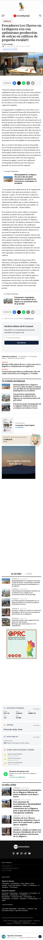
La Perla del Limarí (16, 897)
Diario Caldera (25, 883)
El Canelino (15, 898)
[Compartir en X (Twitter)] (19, 83)
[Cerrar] (40, 936)
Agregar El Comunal (9, 49)
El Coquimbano (23, 893)
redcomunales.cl (7, 866)
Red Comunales (8, 44)
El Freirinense (14, 887)
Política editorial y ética (10, 920)
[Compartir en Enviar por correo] (28, 83)
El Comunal (5, 893)
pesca (5, 358)
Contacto (33, 923)
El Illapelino (23, 898)
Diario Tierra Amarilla (14, 885)
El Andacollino (14, 895)
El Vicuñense (33, 893)
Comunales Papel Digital (9, 908)
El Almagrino (5, 883)
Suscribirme (21, 343)
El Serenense (14, 893)
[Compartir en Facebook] (14, 83)
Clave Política (22, 908)
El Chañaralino (15, 883)
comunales (23, 356)
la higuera (33, 356)
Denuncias (26, 923)
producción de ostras (17, 358)
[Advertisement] (21, 502)
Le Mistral (30, 908)
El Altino (24, 885)
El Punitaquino (28, 897)
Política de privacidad (25, 920)
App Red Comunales (21, 910)
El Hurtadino (23, 895)
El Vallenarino (33, 885)
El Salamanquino (33, 898)
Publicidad (18, 923)
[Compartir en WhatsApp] (23, 83)
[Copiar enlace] (33, 83)
